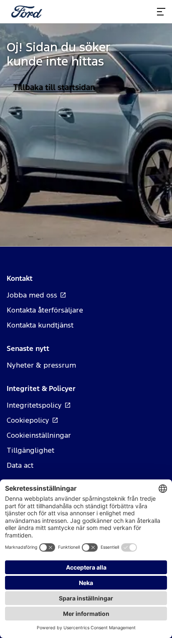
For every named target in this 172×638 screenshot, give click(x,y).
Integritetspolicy (34, 405)
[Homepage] (26, 11)
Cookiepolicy (28, 420)
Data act (20, 465)
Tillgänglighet (30, 450)
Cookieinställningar (39, 435)
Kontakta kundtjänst (40, 325)
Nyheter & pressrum (41, 365)
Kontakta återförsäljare (45, 310)
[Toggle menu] (161, 11)
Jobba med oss (32, 295)
